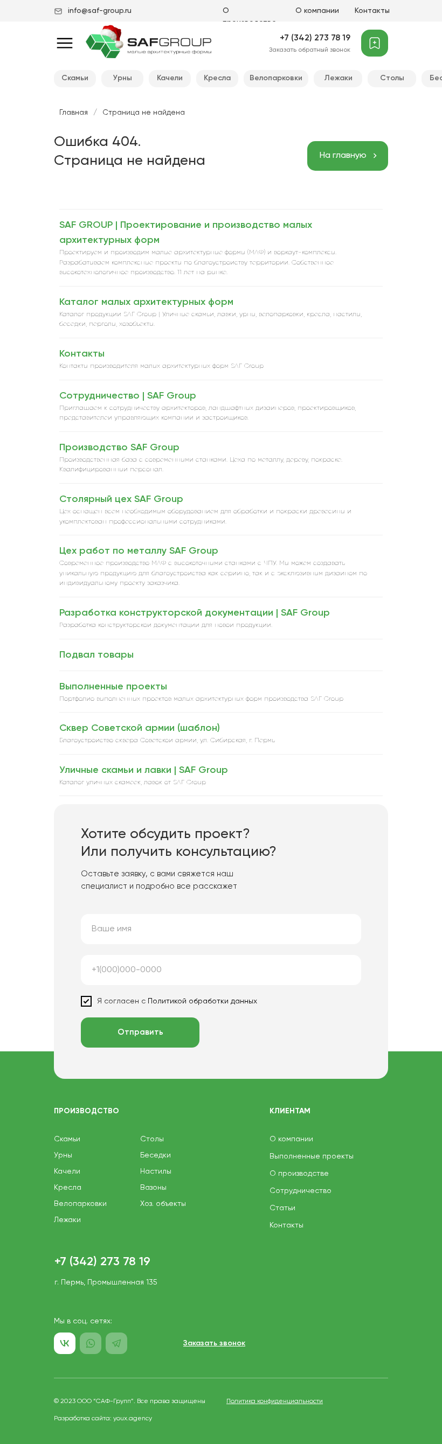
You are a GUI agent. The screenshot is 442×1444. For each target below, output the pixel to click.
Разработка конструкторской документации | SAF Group (194, 613)
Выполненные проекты (113, 687)
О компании (317, 11)
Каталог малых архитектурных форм (146, 302)
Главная (73, 112)
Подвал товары (96, 655)
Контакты (372, 11)
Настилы (155, 1171)
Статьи (282, 1208)
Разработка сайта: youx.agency (103, 1418)
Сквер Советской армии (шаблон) (139, 728)
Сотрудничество (301, 1191)
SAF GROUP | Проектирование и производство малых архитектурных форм (185, 232)
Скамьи (74, 78)
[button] (214, 1343)
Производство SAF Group (119, 447)
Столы (392, 78)
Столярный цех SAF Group (121, 499)
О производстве (299, 1173)
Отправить (140, 1032)
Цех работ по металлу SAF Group (138, 551)
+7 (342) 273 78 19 (315, 38)
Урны (122, 78)
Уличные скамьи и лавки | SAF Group (143, 770)
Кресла (217, 78)
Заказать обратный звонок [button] (309, 50)
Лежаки (338, 78)
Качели (170, 78)
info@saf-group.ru (100, 11)
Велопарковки (276, 78)
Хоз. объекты (163, 1204)
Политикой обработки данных (201, 1001)
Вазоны (153, 1187)
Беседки (155, 1155)
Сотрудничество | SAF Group (127, 396)
